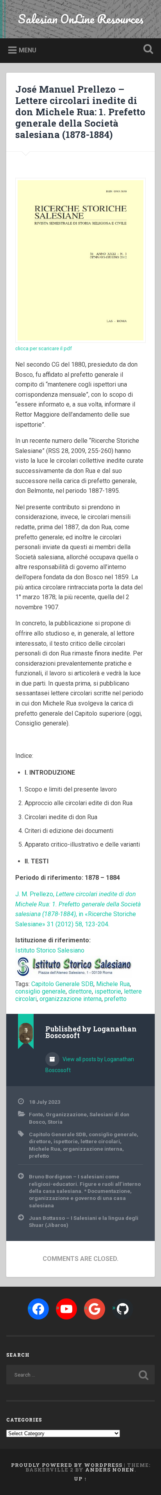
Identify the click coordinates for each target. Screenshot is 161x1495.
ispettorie (108, 991)
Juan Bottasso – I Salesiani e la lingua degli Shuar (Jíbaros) (83, 1221)
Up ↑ (80, 1478)
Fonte (36, 1114)
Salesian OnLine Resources (80, 19)
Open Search (146, 49)
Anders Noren (109, 1469)
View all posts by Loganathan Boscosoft (89, 1064)
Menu (27, 50)
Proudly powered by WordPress (66, 1465)
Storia (55, 1122)
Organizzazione (66, 1114)
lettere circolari (100, 1141)
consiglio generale (40, 991)
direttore (80, 991)
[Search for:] (80, 1374)
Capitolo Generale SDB (62, 984)
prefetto (115, 999)
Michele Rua (113, 984)
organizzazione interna (70, 999)
